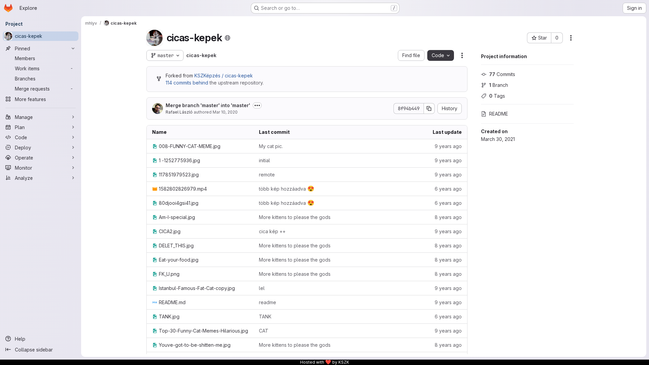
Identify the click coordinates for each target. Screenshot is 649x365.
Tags (497, 96)
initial (264, 160)
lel (262, 288)
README (498, 114)
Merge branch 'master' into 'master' (208, 105)
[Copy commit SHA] (429, 108)
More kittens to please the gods (295, 217)
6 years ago (448, 189)
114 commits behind (187, 83)
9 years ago (448, 146)
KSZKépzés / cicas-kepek (223, 75)
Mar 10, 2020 (225, 112)
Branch (498, 85)
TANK (265, 316)
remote (267, 174)
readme (267, 302)
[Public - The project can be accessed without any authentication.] (227, 38)
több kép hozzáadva (286, 188)
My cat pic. (271, 146)
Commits (502, 74)
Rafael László (179, 112)
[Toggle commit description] (257, 105)
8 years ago (448, 217)
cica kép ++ (272, 231)
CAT (263, 331)
